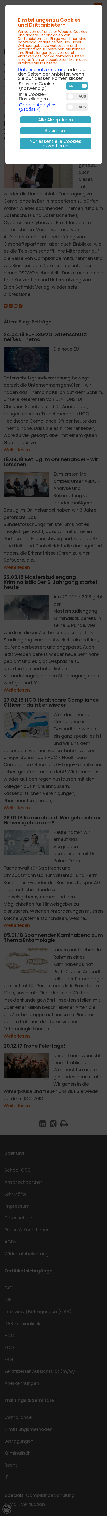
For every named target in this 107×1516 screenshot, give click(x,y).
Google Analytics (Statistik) (38, 107)
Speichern (56, 130)
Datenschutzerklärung (42, 69)
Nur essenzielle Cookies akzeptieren (55, 143)
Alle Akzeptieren (55, 120)
